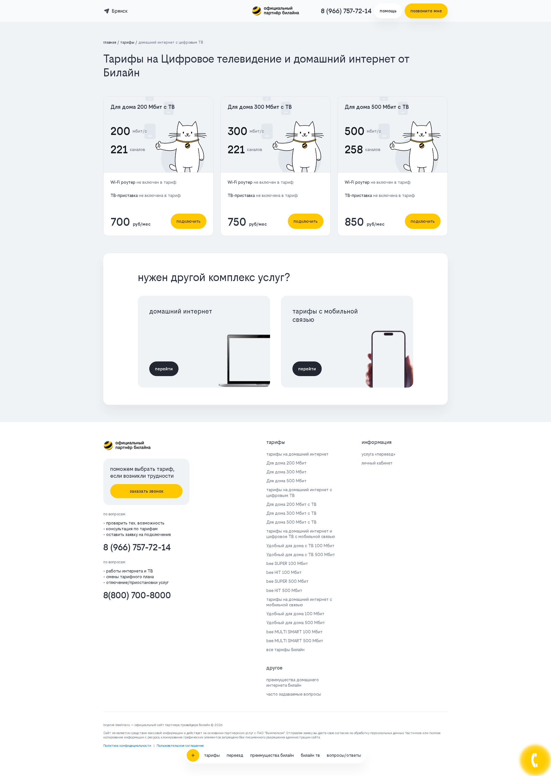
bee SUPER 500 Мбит (287, 581)
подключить (188, 221)
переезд (235, 755)
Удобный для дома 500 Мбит (295, 622)
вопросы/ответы (344, 755)
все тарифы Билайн (285, 649)
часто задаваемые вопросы (293, 694)
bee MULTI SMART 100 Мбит (294, 631)
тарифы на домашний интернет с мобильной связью (299, 602)
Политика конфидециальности (127, 746)
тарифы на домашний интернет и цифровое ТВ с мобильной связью (300, 534)
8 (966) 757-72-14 (346, 11)
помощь (388, 10)
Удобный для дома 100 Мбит (295, 613)
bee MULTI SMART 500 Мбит (294, 640)
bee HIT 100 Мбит (284, 572)
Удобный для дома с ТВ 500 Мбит (300, 554)
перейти (164, 368)
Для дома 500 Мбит (286, 480)
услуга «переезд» (378, 454)
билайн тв (310, 755)
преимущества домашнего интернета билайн (292, 682)
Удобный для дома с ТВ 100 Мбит (300, 545)
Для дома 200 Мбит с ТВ (142, 107)
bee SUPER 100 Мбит (287, 563)
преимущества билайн (272, 755)
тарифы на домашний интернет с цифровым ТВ (299, 492)
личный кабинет (377, 462)
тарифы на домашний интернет (297, 454)
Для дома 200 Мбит (286, 462)
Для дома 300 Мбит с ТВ (260, 107)
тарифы (212, 755)
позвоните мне (426, 10)
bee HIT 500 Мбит (284, 590)
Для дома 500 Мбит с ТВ (377, 107)
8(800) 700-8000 (137, 595)
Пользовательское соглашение (180, 746)
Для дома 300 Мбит (286, 471)
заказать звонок (146, 491)
